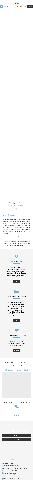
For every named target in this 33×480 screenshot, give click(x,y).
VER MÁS (16, 282)
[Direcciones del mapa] (25, 6)
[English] (5, 6)
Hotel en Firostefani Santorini (11, 466)
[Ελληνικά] (8, 6)
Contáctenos (8, 459)
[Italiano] (14, 6)
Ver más (9, 394)
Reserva (29, 6)
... (16, 412)
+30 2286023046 (11, 470)
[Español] (20, 6)
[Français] (11, 6)
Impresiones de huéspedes (16, 402)
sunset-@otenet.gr (9, 474)
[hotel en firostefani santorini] (16, 3)
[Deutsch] (17, 6)
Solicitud (16, 436)
